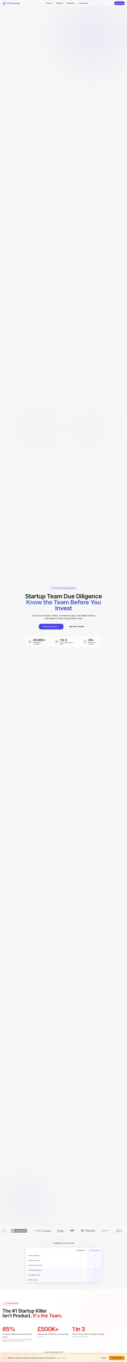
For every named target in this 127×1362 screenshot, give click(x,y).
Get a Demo (119, 3)
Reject (104, 1358)
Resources (70, 3)
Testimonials (83, 3)
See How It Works (76, 626)
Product (49, 3)
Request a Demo (50, 626)
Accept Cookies (116, 1358)
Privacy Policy (61, 1358)
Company (59, 3)
